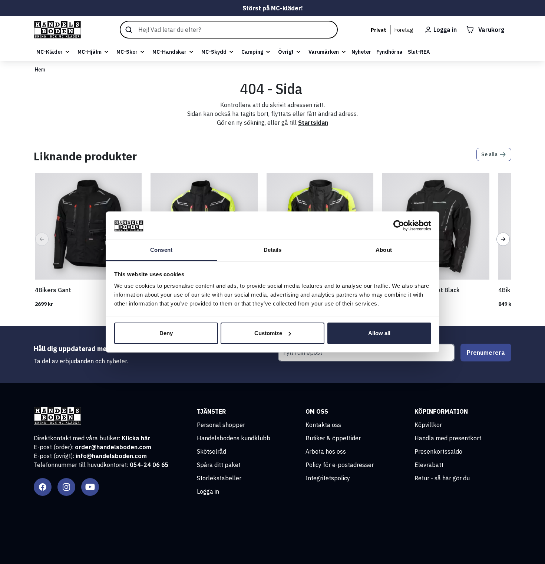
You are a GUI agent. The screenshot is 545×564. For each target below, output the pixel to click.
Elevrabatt (428, 464)
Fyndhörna (389, 52)
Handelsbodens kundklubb (233, 438)
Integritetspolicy (327, 478)
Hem (40, 69)
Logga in (208, 491)
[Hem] (57, 30)
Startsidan (313, 122)
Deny (166, 333)
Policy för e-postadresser (339, 464)
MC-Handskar (169, 52)
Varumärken (323, 52)
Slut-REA (419, 52)
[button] (42, 239)
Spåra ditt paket (219, 464)
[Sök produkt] (229, 30)
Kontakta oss (323, 424)
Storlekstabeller (219, 478)
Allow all (379, 333)
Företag (403, 30)
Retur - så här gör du (442, 478)
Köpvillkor (428, 424)
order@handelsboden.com (113, 447)
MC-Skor (127, 52)
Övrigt (286, 52)
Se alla (489, 154)
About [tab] (384, 250)
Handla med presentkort (447, 438)
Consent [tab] (161, 250)
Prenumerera (486, 352)
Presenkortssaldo (438, 451)
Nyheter (361, 52)
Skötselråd (211, 451)
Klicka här (136, 438)
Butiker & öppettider (333, 438)
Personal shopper (221, 424)
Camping (252, 52)
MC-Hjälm (89, 52)
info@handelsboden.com (111, 456)
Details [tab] (273, 250)
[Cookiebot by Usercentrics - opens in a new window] (398, 225)
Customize (268, 333)
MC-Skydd (214, 52)
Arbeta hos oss (325, 451)
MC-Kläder (49, 52)
